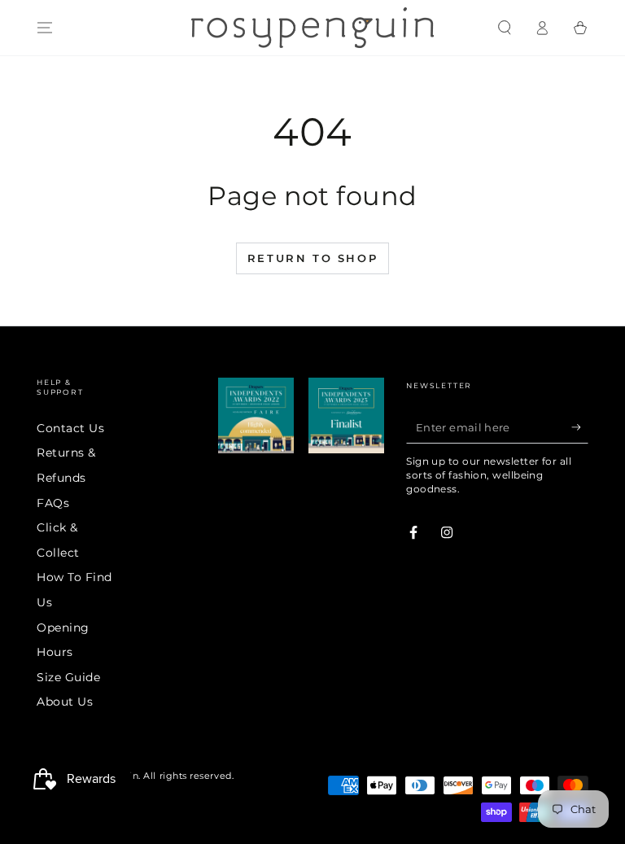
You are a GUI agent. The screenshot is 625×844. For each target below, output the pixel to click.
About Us (65, 701)
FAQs (53, 503)
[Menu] (45, 27)
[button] (504, 27)
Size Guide (68, 677)
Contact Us (70, 428)
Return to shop (312, 258)
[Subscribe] (579, 427)
